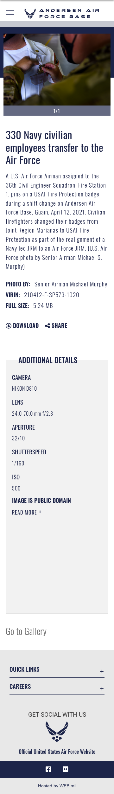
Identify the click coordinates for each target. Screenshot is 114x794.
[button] (10, 13)
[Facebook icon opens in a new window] (48, 769)
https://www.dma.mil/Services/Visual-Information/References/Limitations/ (50, 601)
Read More (25, 512)
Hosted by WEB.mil (57, 785)
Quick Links (24, 669)
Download (25, 325)
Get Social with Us (57, 714)
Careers (20, 686)
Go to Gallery (26, 630)
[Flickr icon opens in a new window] (65, 769)
